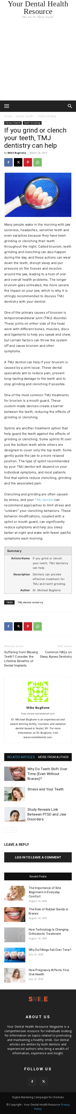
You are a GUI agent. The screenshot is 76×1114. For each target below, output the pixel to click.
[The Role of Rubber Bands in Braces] (14, 914)
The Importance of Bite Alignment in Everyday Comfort (45, 892)
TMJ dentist (44, 500)
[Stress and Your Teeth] (14, 794)
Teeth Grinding (46, 116)
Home (8, 116)
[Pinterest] (28, 162)
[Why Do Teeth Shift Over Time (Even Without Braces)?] (14, 774)
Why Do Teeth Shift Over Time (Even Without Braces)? (47, 774)
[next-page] (13, 830)
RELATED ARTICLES (21, 757)
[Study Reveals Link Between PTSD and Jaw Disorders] (14, 814)
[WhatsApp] (37, 162)
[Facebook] (8, 162)
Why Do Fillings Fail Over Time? (50, 949)
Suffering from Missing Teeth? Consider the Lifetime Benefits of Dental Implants (21, 658)
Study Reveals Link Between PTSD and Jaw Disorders (46, 814)
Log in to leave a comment (38, 857)
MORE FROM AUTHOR (53, 757)
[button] (7, 106)
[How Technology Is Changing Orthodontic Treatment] (14, 934)
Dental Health (24, 116)
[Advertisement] (38, 60)
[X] (18, 162)
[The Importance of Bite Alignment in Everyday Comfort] (14, 893)
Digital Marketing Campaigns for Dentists (38, 1097)
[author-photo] (38, 701)
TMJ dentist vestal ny (30, 602)
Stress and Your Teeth (45, 789)
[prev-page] (7, 830)
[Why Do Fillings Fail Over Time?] (14, 955)
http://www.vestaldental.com (38, 713)
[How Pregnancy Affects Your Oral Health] (14, 975)
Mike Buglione (17, 152)
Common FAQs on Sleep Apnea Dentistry (56, 654)
